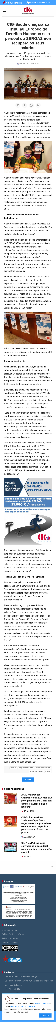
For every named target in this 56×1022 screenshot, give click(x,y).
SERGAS (47, 771)
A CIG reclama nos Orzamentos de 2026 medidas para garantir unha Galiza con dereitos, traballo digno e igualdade (36, 801)
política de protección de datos (22, 1006)
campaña (13, 768)
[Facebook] (6, 989)
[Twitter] (10, 989)
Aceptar (45, 1015)
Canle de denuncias (10, 942)
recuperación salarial (36, 771)
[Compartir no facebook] (24, 105)
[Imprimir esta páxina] (38, 105)
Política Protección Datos (13, 934)
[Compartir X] (17, 105)
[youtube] (18, 989)
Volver (28, 779)
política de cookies (42, 1003)
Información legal (9, 930)
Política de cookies (10, 938)
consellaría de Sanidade (43, 768)
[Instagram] (14, 989)
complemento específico (26, 768)
